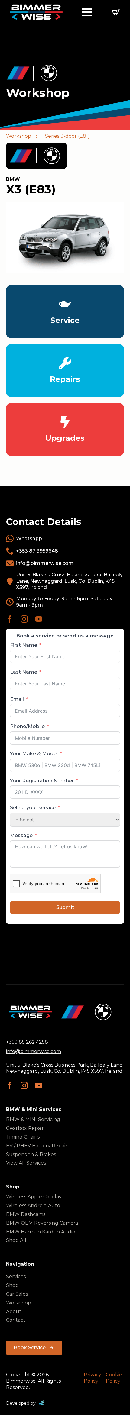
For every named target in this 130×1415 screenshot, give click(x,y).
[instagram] (24, 619)
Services (16, 1276)
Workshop (18, 136)
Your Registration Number (42, 781)
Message (21, 835)
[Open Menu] (87, 12)
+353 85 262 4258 (27, 1042)
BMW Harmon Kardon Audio (40, 1232)
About (13, 1311)
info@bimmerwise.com (33, 1051)
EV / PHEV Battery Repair (36, 1146)
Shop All (16, 1240)
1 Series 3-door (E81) (66, 136)
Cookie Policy (114, 1378)
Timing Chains (23, 1137)
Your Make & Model (34, 753)
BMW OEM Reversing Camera (42, 1223)
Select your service (33, 808)
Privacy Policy (92, 1378)
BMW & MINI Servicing (33, 1119)
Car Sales (17, 1294)
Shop (12, 1285)
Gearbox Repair (25, 1128)
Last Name (23, 672)
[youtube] (38, 619)
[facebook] (9, 619)
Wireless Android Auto (33, 1205)
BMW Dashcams (25, 1214)
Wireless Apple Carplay (34, 1197)
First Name (23, 645)
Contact (15, 1320)
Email (17, 699)
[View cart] (116, 12)
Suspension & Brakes (31, 1154)
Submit (65, 907)
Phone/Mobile (27, 726)
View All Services (26, 1163)
